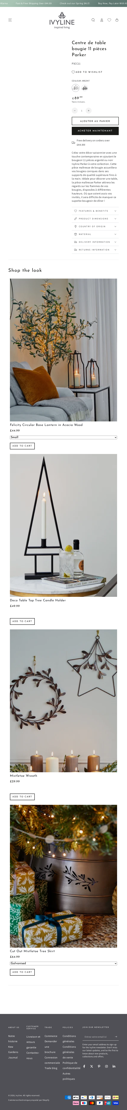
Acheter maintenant (95, 131)
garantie (31, 1047)
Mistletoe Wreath (23, 776)
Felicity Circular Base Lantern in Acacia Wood (46, 425)
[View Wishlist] (109, 20)
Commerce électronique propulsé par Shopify (28, 1100)
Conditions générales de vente (69, 1052)
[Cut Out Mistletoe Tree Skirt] (63, 876)
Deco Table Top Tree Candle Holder (38, 600)
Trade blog (51, 1068)
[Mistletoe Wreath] (63, 700)
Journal (13, 1057)
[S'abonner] (117, 1036)
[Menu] (10, 20)
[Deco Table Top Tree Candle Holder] (63, 525)
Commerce (51, 1036)
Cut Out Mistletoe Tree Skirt (32, 951)
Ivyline (19, 1095)
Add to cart (22, 446)
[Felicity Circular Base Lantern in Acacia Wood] (63, 350)
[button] (93, 20)
